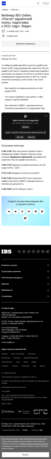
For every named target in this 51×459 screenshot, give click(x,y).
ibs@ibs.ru (10, 342)
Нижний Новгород (31, 358)
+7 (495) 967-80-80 (32, 3)
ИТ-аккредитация (8, 373)
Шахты (42, 366)
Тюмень (15, 366)
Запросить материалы (25, 44)
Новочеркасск (7, 362)
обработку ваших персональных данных (34, 444)
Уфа (34, 366)
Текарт (25, 430)
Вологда (16, 358)
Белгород (32, 354)
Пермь (34, 362)
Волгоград (5, 358)
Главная (4, 9)
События (14, 9)
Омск (18, 362)
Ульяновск (25, 366)
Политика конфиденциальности (25, 397)
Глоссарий (5, 391)
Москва (4, 354)
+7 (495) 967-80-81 (13, 338)
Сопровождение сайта (10, 430)
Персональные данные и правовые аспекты (18, 377)
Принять (25, 455)
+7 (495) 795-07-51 (31, 336)
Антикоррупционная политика (13, 387)
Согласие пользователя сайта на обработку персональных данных (25, 382)
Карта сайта (6, 403)
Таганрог (5, 366)
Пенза (25, 362)
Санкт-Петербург (18, 354)
